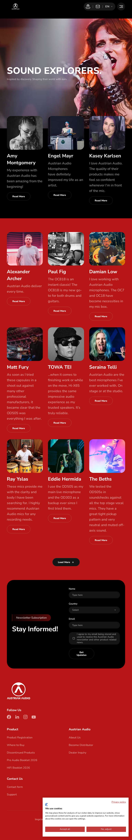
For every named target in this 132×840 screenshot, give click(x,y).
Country (73, 603)
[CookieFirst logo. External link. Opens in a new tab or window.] (46, 804)
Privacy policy (119, 802)
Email (72, 618)
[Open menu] (121, 6)
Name (72, 588)
